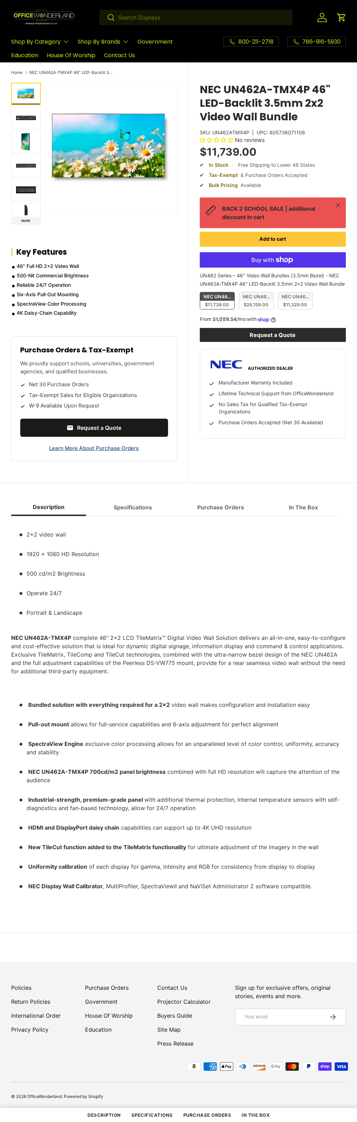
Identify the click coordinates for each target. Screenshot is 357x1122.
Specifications (152, 1115)
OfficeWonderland (44, 1096)
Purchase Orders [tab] (220, 507)
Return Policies (30, 1001)
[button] (341, 17)
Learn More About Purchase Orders (94, 448)
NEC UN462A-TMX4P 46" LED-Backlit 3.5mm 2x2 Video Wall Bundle (71, 72)
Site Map (169, 1029)
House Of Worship (71, 55)
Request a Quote (273, 334)
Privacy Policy (29, 1029)
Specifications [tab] (133, 507)
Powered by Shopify (83, 1096)
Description (104, 1115)
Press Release (175, 1043)
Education (24, 55)
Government (155, 42)
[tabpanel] (178, 712)
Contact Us (119, 55)
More (26, 221)
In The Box (255, 1115)
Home (17, 72)
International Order (36, 1015)
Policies (21, 987)
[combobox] (196, 17)
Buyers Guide (174, 1015)
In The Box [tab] (303, 507)
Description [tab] (48, 506)
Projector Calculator (184, 1001)
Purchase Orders (107, 987)
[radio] (217, 300)
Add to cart (272, 239)
